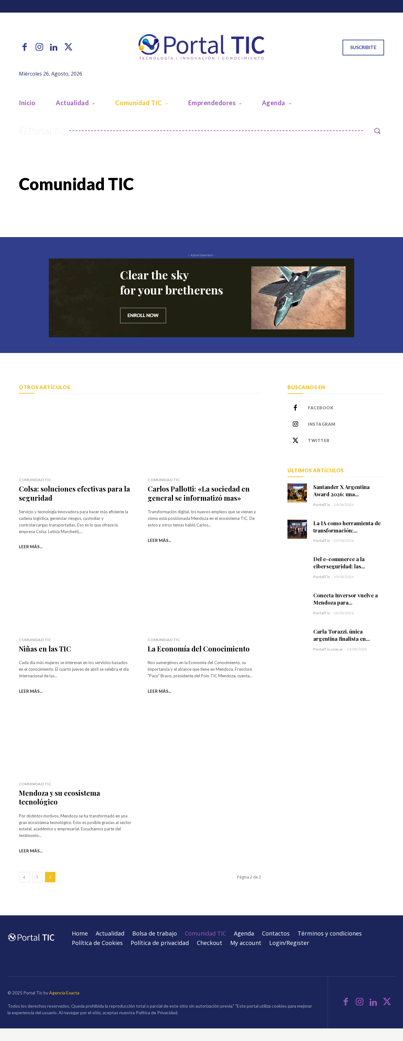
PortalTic (321, 504)
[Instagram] (39, 47)
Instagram (322, 424)
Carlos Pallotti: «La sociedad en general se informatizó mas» (199, 493)
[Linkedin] (54, 47)
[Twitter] (68, 47)
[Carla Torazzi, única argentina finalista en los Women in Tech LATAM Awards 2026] (297, 637)
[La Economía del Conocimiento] (204, 596)
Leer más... (31, 546)
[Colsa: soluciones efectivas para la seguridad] (76, 437)
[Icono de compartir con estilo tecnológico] (201, 47)
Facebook (320, 407)
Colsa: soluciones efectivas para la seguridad (74, 493)
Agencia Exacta (64, 992)
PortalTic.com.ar (328, 649)
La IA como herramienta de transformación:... (347, 527)
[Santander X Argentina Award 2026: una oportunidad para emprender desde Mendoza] (297, 493)
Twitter (319, 440)
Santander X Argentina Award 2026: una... (341, 490)
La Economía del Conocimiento (199, 648)
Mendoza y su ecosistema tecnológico (59, 797)
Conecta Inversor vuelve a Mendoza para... (345, 599)
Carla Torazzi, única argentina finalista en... (341, 635)
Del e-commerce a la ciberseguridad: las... (339, 562)
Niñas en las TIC (45, 648)
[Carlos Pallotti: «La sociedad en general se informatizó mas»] (204, 437)
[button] (377, 131)
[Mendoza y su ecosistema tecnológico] (76, 740)
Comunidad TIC (35, 479)
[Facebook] (24, 47)
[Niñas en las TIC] (76, 596)
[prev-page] (24, 877)
